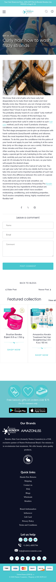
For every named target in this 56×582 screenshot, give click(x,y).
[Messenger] (25, 539)
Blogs (28, 493)
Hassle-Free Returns (28, 477)
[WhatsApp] (21, 539)
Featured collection (24, 299)
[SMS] (30, 539)
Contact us (28, 485)
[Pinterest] (33, 558)
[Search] (46, 11)
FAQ (28, 489)
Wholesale (28, 497)
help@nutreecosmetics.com (30, 551)
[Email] (35, 539)
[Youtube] (22, 558)
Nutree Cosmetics (21, 577)
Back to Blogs (28, 283)
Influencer (28, 513)
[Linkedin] (44, 558)
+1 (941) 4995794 (30, 545)
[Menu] (4, 12)
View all (52, 300)
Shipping (28, 481)
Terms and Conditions (28, 525)
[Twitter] (12, 558)
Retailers (28, 501)
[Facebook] (17, 558)
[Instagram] (28, 558)
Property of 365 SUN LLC (38, 577)
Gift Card (28, 517)
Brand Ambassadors (28, 509)
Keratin (49, 183)
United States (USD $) (24, 574)
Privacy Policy (28, 521)
